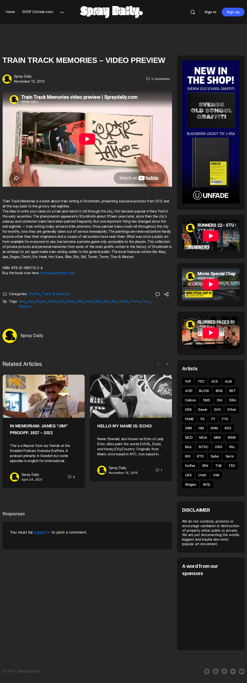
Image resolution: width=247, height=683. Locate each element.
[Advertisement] (214, 613)
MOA (203, 437)
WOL (207, 484)
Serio (230, 456)
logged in (42, 532)
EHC (217, 409)
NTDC (203, 447)
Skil (114, 301)
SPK (205, 466)
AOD (188, 391)
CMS (206, 400)
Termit (124, 301)
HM (201, 428)
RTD (200, 456)
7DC (201, 381)
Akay (22, 301)
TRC (231, 466)
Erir (62, 301)
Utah (202, 475)
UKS (188, 475)
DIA (219, 400)
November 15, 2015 (123, 473)
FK (202, 419)
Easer (202, 409)
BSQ (219, 391)
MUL (188, 447)
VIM (216, 475)
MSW (232, 437)
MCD (188, 437)
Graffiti (34, 294)
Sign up (233, 12)
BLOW (204, 391)
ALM (228, 381)
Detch (53, 301)
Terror (135, 301)
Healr (70, 301)
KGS (228, 428)
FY (213, 419)
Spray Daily (23, 76)
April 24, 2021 (31, 479)
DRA (232, 400)
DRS (188, 409)
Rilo (107, 301)
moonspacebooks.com (57, 273)
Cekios (190, 400)
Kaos (89, 301)
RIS (187, 456)
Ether (231, 409)
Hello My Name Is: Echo (124, 426)
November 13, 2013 (29, 81)
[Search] (193, 12)
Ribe (98, 301)
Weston (25, 306)
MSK (217, 437)
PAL (232, 447)
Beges (41, 301)
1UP (188, 381)
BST (232, 391)
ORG (218, 447)
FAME (189, 419)
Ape (31, 301)
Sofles (190, 466)
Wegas (190, 484)
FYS (225, 419)
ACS (214, 381)
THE (218, 466)
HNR (79, 301)
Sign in (210, 12)
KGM (214, 428)
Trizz (146, 301)
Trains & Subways (56, 294)
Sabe (215, 456)
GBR (188, 428)
